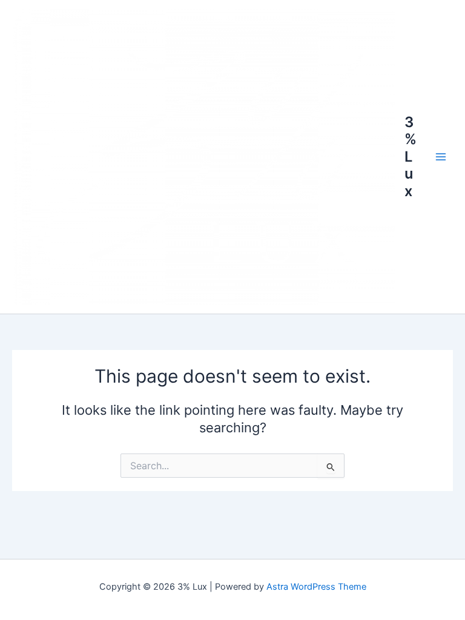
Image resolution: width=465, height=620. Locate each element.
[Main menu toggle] (441, 157)
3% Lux (410, 156)
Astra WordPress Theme (316, 586)
